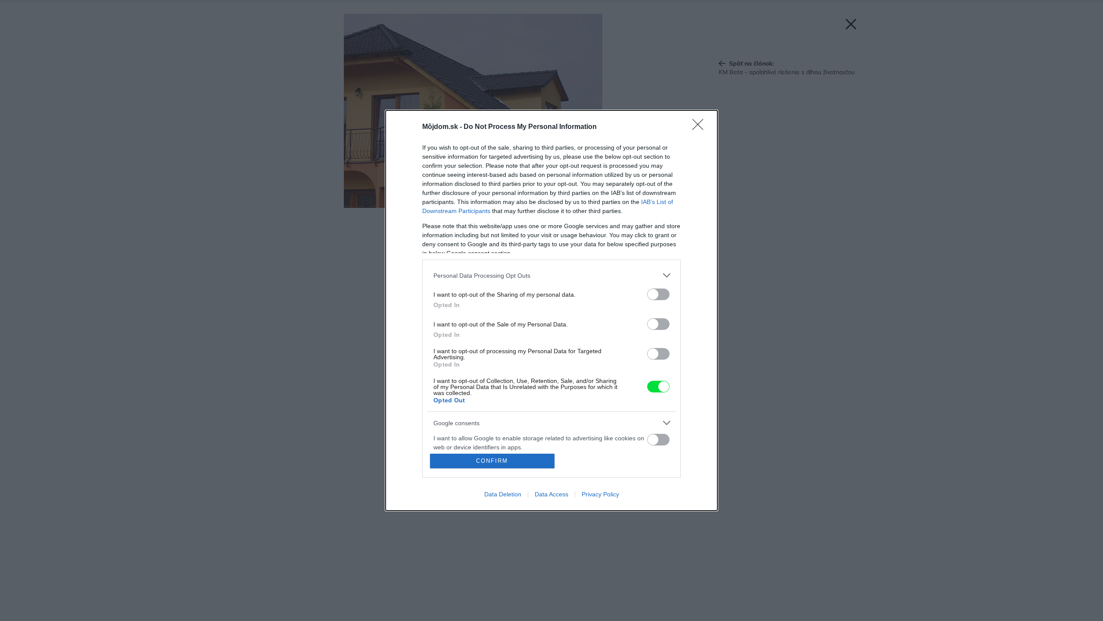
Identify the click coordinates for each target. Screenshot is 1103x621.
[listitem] (551, 275)
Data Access (551, 494)
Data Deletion (502, 494)
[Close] (700, 127)
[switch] (658, 294)
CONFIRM (492, 461)
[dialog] (551, 310)
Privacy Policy (600, 494)
